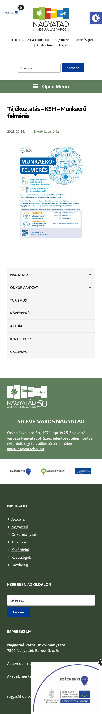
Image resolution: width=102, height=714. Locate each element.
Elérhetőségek (84, 40)
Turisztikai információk (36, 40)
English (63, 45)
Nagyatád (19, 274)
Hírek (13, 40)
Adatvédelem (45, 45)
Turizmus (18, 300)
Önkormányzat (24, 287)
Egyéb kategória (46, 131)
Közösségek (21, 339)
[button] (96, 18)
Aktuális (18, 326)
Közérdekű (20, 313)
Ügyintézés (62, 40)
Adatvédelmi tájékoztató (28, 663)
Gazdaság (19, 351)
